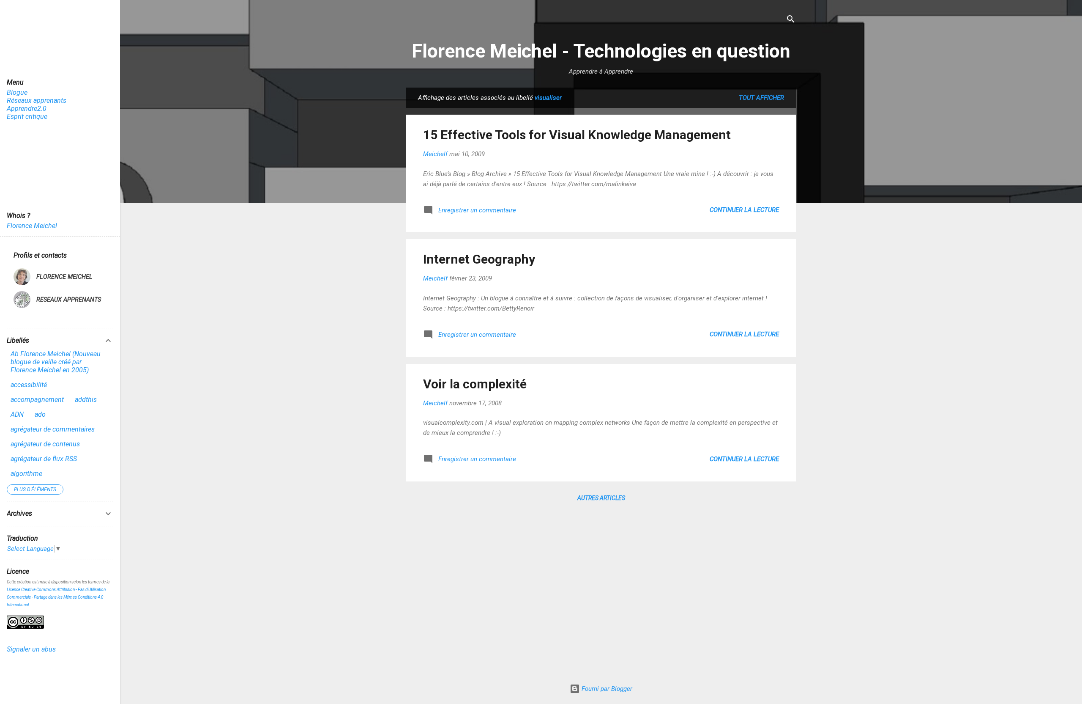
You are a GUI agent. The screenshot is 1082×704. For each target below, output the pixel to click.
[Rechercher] (791, 19)
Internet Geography (479, 259)
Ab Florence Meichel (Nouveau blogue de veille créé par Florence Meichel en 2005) (56, 362)
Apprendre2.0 (26, 108)
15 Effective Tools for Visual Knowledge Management (577, 134)
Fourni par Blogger (606, 689)
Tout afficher (761, 98)
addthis (86, 400)
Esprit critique (27, 117)
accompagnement (37, 400)
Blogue (17, 92)
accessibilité (29, 385)
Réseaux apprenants (36, 100)
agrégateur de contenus (45, 444)
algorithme (26, 474)
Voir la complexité (475, 384)
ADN (17, 414)
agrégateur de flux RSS (44, 459)
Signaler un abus (31, 649)
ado (40, 414)
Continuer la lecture (744, 210)
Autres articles (601, 498)
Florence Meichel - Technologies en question (601, 51)
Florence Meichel (32, 226)
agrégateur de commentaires (53, 429)
